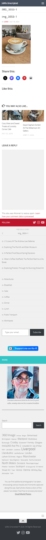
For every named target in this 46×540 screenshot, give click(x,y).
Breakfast (8, 285)
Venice (19, 470)
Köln (3, 450)
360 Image (8, 435)
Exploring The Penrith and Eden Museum (20, 247)
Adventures (9, 279)
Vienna (26, 470)
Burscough (5, 443)
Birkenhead (32, 435)
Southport (20, 466)
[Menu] (43, 3)
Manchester (29, 456)
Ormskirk (21, 463)
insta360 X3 (27, 446)
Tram (13, 470)
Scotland (12, 467)
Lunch (6, 309)
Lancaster (9, 450)
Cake (6, 291)
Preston (5, 467)
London (28, 453)
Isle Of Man (37, 446)
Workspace (8, 321)
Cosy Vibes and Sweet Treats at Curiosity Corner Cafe (10, 126)
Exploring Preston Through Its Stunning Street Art (24, 268)
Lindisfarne (17, 450)
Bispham (14, 439)
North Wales (9, 463)
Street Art (6, 470)
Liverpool (28, 449)
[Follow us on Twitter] (34, 222)
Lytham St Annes (8, 457)
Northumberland (35, 460)
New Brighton (15, 460)
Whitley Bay (36, 470)
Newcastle (24, 460)
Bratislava (32, 439)
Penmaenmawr (32, 463)
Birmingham (6, 439)
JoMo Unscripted (10, 3)
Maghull (19, 457)
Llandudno (7, 452)
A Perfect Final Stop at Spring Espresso (19, 253)
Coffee (7, 297)
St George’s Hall (30, 467)
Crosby (14, 442)
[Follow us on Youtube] (42, 222)
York (11, 473)
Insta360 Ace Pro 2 (11, 445)
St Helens (39, 467)
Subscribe (37, 332)
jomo (6, 22)
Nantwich (5, 460)
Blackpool (22, 438)
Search (4, 421)
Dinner (7, 303)
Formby (30, 442)
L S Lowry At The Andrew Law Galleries (19, 241)
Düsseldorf (22, 443)
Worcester (5, 473)
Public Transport (10, 315)
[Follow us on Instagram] (38, 222)
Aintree (18, 436)
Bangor (24, 436)
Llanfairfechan (19, 453)
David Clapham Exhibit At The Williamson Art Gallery (32, 128)
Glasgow (38, 442)
